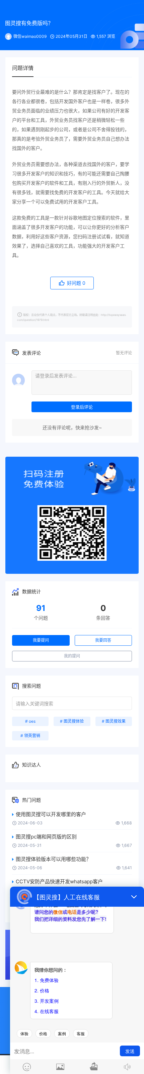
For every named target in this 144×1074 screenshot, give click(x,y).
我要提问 (41, 640)
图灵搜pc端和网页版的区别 (46, 836)
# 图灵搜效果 (114, 721)
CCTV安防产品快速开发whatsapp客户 (59, 881)
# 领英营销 (30, 735)
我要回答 (103, 640)
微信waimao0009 (30, 36)
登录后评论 (82, 407)
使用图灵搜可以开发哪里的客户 (51, 814)
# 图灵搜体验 (72, 721)
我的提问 (72, 655)
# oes (30, 721)
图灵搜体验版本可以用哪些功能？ (53, 859)
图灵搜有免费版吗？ (29, 23)
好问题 (75, 283)
